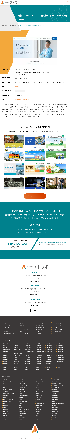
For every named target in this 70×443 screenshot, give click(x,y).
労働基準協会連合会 (23, 395)
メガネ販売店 (22, 387)
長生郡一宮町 (6, 361)
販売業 (37, 417)
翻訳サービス (55, 411)
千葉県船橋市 (6, 359)
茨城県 (26, 367)
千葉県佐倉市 (16, 345)
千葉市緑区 (27, 343)
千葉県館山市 (6, 363)
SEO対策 (55, 327)
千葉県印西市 (38, 347)
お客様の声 (22, 325)
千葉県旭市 (27, 355)
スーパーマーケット (7, 385)
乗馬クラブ (54, 389)
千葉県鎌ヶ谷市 (60, 359)
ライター (38, 387)
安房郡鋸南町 (38, 349)
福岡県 (48, 369)
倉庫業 (37, 393)
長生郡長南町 (38, 361)
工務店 (20, 403)
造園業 (4, 419)
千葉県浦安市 (38, 357)
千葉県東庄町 (49, 355)
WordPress (6, 329)
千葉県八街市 (38, 345)
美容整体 (38, 411)
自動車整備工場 (22, 413)
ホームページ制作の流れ (8, 325)
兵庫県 (4, 369)
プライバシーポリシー (24, 333)
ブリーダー (5, 387)
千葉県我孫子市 (17, 355)
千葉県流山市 (27, 357)
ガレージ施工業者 (56, 381)
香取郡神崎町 (38, 363)
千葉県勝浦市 (49, 345)
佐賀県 (15, 369)
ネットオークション (23, 385)
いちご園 (5, 379)
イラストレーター (39, 379)
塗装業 (20, 399)
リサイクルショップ (56, 387)
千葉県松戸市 (6, 357)
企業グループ (22, 391)
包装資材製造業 (39, 395)
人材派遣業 (5, 391)
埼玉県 (37, 367)
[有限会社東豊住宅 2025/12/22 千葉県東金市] (35, 155)
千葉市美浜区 (38, 343)
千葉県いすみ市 (6, 345)
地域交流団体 (55, 397)
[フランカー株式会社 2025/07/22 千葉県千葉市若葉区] (35, 183)
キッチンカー (6, 383)
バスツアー (38, 385)
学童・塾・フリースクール (24, 401)
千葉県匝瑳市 (60, 345)
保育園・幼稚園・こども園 (8, 393)
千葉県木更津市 (39, 355)
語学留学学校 (22, 417)
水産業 (4, 407)
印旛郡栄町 (16, 347)
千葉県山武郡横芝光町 (29, 351)
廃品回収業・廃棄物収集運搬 (58, 403)
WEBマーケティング (57, 325)
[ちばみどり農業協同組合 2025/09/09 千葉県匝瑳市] (56, 169)
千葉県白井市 (49, 357)
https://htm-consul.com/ (22, 99)
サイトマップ (55, 333)
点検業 (37, 407)
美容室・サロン (22, 411)
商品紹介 (21, 397)
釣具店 (37, 419)
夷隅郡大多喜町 (17, 349)
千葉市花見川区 (49, 343)
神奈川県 (16, 367)
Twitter (39, 310)
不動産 (37, 389)
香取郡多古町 (27, 363)
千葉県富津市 (49, 349)
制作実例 (14, 25)
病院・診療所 (55, 407)
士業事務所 (38, 399)
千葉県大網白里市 (6, 349)
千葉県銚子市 (49, 359)
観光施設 (54, 415)
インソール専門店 (56, 379)
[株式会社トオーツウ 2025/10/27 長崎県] (14, 169)
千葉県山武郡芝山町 (40, 351)
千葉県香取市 (16, 363)
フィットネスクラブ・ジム (57, 385)
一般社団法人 (22, 389)
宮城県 (26, 369)
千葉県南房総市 (6, 347)
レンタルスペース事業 (7, 389)
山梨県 (48, 367)
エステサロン (22, 381)
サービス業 (38, 383)
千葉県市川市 (60, 351)
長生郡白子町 (27, 361)
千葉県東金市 (60, 355)
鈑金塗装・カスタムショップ (58, 419)
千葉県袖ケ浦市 (28, 359)
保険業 (20, 393)
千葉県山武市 (6, 351)
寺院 (4, 403)
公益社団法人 (6, 395)
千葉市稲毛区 (16, 343)
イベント (21, 379)
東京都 (17, 86)
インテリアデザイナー (7, 381)
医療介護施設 (55, 395)
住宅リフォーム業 (39, 391)
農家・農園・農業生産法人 (57, 417)
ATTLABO (35, 428)
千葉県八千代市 (28, 345)
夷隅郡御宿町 (27, 349)
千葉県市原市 (49, 351)
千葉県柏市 (16, 357)
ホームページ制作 (40, 323)
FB (30, 310)
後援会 (20, 405)
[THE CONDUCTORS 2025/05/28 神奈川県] (56, 183)
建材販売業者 (6, 405)
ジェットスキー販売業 (56, 383)
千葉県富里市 (60, 349)
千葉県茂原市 (16, 359)
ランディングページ (24, 329)
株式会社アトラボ (10, 2)
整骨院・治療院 (39, 405)
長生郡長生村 (60, 361)
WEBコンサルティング (57, 329)
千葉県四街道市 (60, 347)
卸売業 (4, 397)
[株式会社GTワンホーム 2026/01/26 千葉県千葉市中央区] (56, 141)
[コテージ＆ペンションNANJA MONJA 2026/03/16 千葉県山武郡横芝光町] (14, 141)
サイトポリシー (39, 333)
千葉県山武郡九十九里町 (18, 353)
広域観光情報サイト (40, 403)
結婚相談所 (54, 409)
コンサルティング (20, 91)
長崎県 (37, 369)
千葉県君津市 (49, 347)
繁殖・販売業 (6, 411)
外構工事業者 (55, 399)
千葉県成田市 (6, 355)
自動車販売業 (38, 413)
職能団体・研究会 (6, 413)
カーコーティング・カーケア (42, 381)
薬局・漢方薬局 (6, 415)
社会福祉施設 (38, 409)
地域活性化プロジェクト (8, 399)
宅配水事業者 (38, 401)
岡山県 (59, 367)
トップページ (5, 25)
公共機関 (54, 393)
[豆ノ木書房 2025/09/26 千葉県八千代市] (35, 169)
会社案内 (38, 331)
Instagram (35, 310)
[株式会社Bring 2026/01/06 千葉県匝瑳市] (14, 155)
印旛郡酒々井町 (28, 347)
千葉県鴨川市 (49, 363)
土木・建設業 (38, 397)
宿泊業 (53, 401)
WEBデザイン (23, 327)
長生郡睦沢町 (16, 361)
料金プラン (22, 331)
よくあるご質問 (39, 325)
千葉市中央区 (6, 343)
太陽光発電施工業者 (7, 401)
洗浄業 (20, 407)
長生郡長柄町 (49, 361)
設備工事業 (5, 417)
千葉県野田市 (38, 359)
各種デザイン (6, 331)
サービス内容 (6, 327)
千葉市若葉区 (60, 343)
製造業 (20, 415)
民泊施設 (54, 405)
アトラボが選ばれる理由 (58, 323)
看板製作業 (5, 409)
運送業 (20, 419)
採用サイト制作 (39, 329)
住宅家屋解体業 (55, 391)
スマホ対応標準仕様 (40, 327)
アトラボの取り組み (57, 331)
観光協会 (38, 415)
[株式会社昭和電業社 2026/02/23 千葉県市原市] (35, 141)
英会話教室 (54, 413)
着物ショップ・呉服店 (24, 409)
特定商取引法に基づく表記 (8, 333)
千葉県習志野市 (60, 357)
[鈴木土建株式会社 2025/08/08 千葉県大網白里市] (14, 183)
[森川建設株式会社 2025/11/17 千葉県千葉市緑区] (56, 155)
